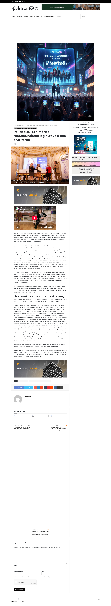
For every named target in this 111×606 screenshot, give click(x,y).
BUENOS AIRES (21, 125)
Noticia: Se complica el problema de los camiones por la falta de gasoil (58, 428)
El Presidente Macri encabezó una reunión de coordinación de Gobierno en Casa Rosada (40, 533)
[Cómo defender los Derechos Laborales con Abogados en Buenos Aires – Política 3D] (22, 419)
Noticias (19, 16)
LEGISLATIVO (34, 128)
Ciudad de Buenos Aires (23, 235)
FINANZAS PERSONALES (36, 16)
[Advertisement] (55, 31)
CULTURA (29, 128)
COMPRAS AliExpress (49, 16)
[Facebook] (98, 1)
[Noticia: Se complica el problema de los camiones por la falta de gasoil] (59, 419)
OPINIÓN (26, 16)
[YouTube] (94, 1)
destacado (31, 381)
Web (42, 571)
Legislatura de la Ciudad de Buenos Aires (43, 381)
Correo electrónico (19, 571)
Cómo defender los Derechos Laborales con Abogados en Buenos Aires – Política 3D (22, 428)
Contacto (58, 16)
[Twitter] (96, 1)
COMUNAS (23, 128)
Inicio (13, 16)
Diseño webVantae (17, 601)
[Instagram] (92, 1)
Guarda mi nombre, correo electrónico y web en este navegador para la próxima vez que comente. (38, 576)
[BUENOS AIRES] (25, 8)
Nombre (16, 565)
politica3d (18, 143)
